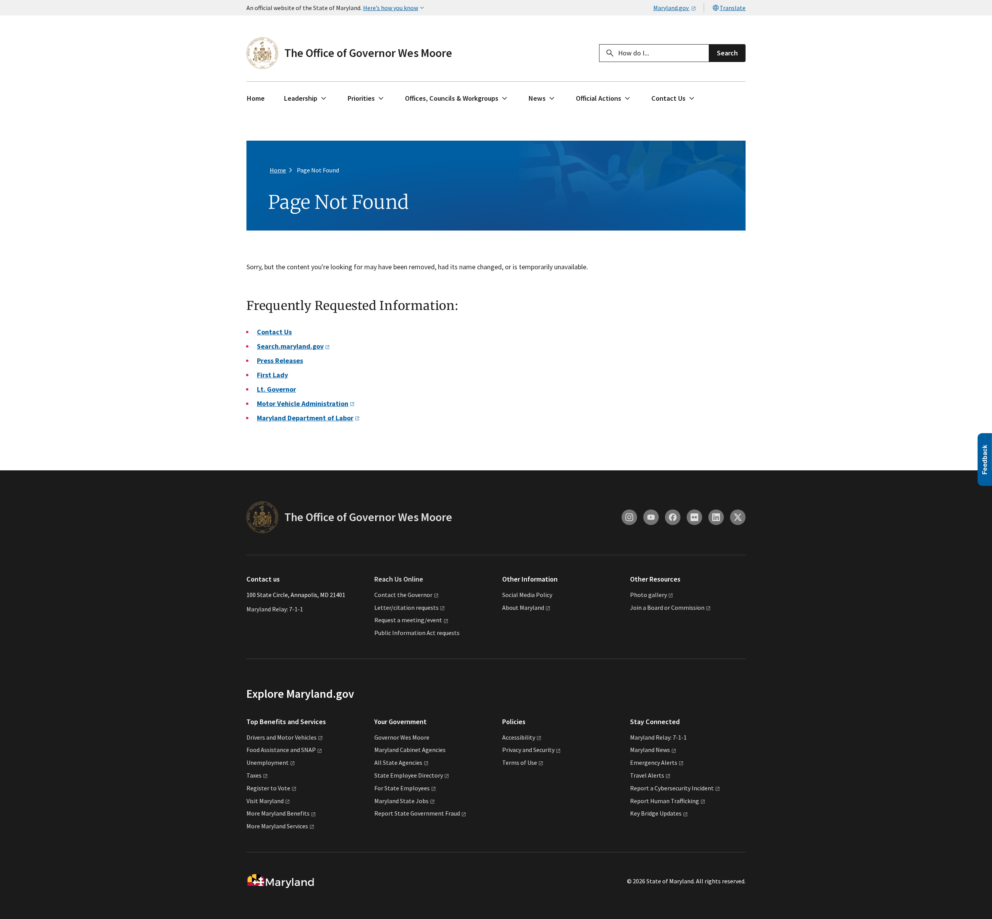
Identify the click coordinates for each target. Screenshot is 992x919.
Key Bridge (656, 813)
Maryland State (401, 801)
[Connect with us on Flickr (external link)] (694, 517)
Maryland (650, 750)
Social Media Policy (527, 595)
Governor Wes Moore (401, 737)
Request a (408, 620)
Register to (268, 788)
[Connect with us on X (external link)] (738, 517)
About (523, 607)
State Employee (408, 775)
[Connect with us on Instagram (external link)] (629, 517)
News (537, 98)
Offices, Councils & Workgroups (451, 98)
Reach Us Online (398, 579)
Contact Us (668, 98)
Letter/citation (406, 607)
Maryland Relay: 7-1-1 (274, 609)
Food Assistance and (281, 750)
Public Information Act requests (417, 633)
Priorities (361, 98)
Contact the (403, 595)
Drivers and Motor (281, 737)
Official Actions (598, 98)
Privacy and (528, 750)
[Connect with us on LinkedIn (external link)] (716, 517)
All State (398, 762)
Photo (648, 595)
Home (256, 98)
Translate (733, 8)
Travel (647, 775)
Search (727, 52)
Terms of (519, 762)
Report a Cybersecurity (672, 788)
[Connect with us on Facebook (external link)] (672, 517)
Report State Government (417, 813)
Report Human (664, 801)
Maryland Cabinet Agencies (410, 750)
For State (402, 788)
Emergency (653, 762)
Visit (265, 801)
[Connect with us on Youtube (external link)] (651, 517)
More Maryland (278, 813)
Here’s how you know (390, 8)
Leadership (300, 98)
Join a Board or (667, 607)
